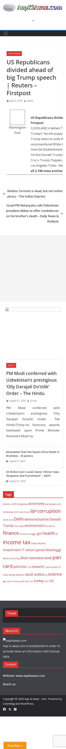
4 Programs (14, 53)
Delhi (19, 519)
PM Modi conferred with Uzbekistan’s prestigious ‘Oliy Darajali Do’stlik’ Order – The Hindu (31, 383)
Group (33, 400)
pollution (20, 566)
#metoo (7, 504)
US (52, 581)
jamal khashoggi (48, 550)
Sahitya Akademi (16, 575)
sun (31, 581)
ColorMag (9, 703)
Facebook (50, 526)
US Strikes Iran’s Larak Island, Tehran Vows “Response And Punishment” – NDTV (32, 473)
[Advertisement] (33, 268)
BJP (33, 511)
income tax (16, 542)
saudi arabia (34, 574)
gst (39, 533)
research (37, 566)
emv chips (19, 526)
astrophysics (51, 504)
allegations (22, 504)
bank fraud (24, 512)
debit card (8, 519)
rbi (29, 567)
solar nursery (13, 581)
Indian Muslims (38, 543)
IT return (28, 550)
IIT (57, 534)
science (55, 574)
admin (30, 100)
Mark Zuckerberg (11, 558)
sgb (4, 581)
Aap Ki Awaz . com (36, 699)
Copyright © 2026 (14, 699)
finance (11, 533)
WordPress (27, 703)
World (11, 365)
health (49, 533)
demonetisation (36, 519)
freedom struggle (28, 534)
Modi (24, 558)
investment (12, 550)
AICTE (14, 504)
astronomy (36, 503)
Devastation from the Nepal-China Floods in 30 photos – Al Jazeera (33, 454)
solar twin (24, 581)
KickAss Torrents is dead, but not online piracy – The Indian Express (35, 193)
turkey (39, 581)
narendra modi (40, 558)
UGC (47, 581)
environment (35, 525)
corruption (49, 511)
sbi (46, 575)
